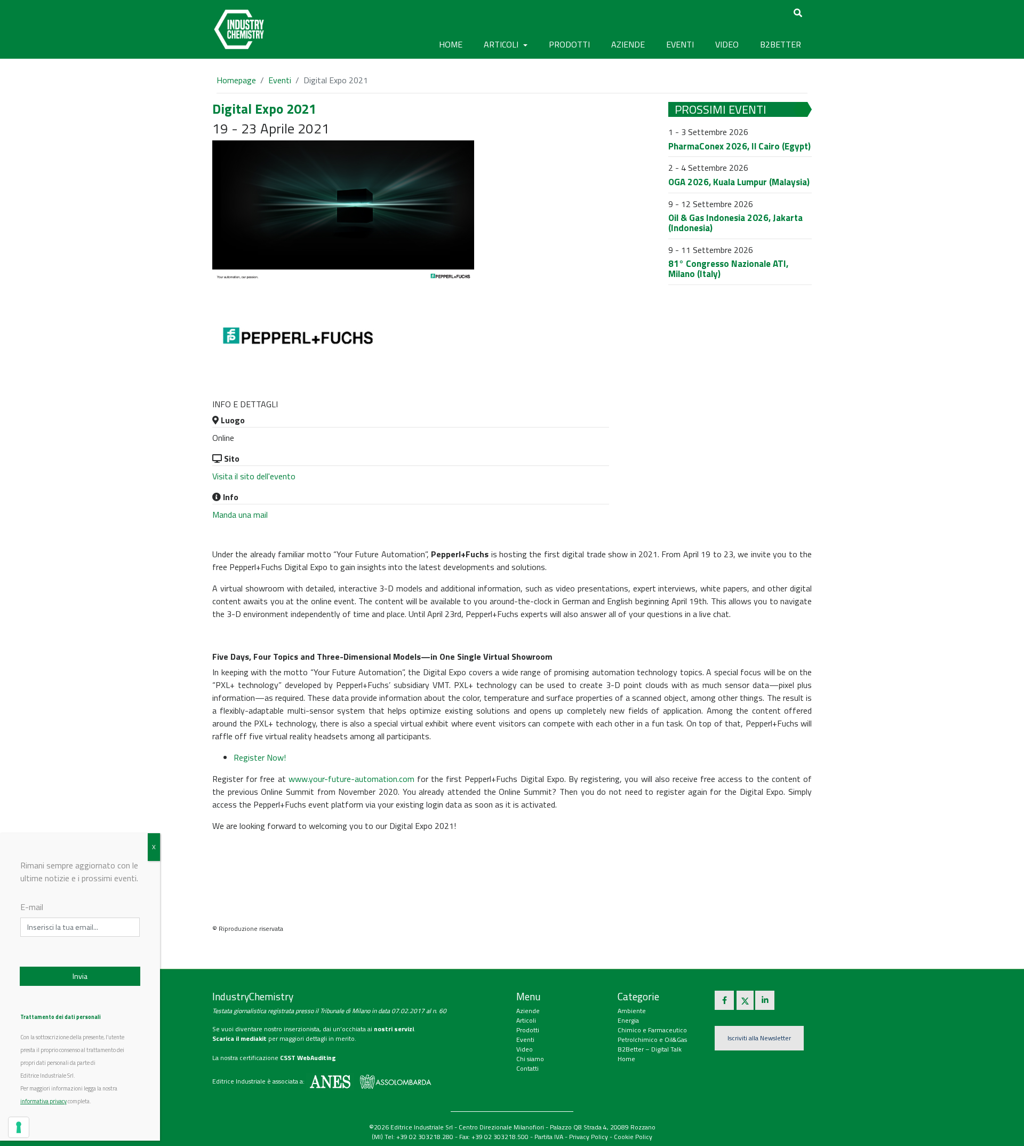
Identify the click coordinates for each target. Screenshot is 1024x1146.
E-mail (31, 906)
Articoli (526, 1020)
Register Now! (260, 757)
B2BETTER (780, 44)
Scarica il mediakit (239, 1038)
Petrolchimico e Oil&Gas (652, 1039)
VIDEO (727, 44)
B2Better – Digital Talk (650, 1049)
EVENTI (680, 44)
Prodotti (527, 1030)
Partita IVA (548, 1137)
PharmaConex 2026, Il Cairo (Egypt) (739, 146)
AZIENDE (628, 44)
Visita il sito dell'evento (253, 476)
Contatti (527, 1068)
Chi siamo (530, 1059)
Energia (628, 1020)
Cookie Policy (633, 1137)
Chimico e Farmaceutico (652, 1030)
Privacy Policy (588, 1137)
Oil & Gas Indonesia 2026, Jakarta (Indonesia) (735, 223)
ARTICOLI (502, 44)
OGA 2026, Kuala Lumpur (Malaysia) (739, 182)
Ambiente (632, 1011)
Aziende (528, 1011)
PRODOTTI (569, 44)
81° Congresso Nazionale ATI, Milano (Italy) (728, 269)
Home (450, 44)
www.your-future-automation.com (351, 778)
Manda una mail (240, 514)
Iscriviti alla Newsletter (759, 1038)
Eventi (279, 80)
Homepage (236, 80)
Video (524, 1049)
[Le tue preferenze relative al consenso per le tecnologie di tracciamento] (19, 1127)
